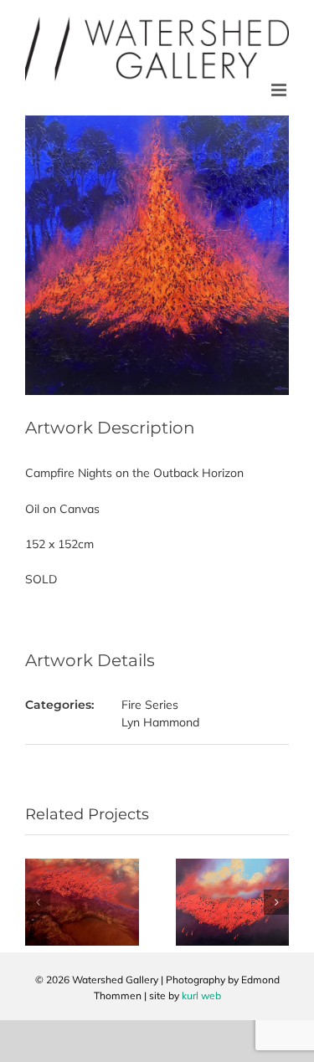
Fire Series (149, 704)
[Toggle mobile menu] (280, 90)
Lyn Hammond (160, 722)
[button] (37, 902)
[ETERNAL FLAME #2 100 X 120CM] (233, 866)
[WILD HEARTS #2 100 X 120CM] (82, 866)
